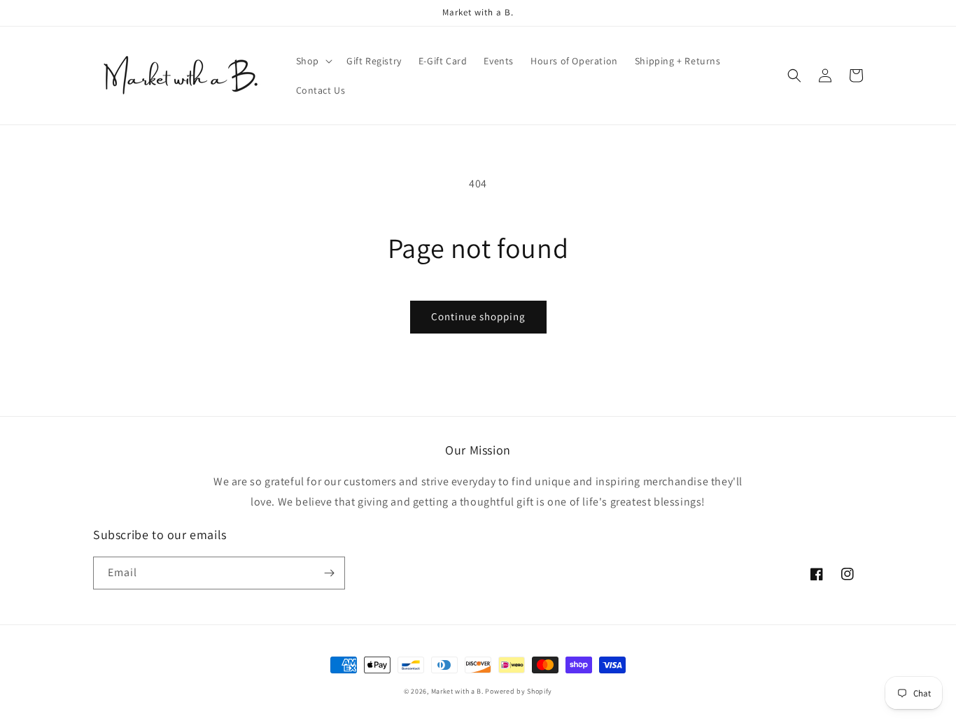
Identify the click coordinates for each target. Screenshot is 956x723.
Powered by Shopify (518, 691)
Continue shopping (478, 316)
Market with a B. (457, 691)
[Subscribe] (329, 573)
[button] (313, 61)
